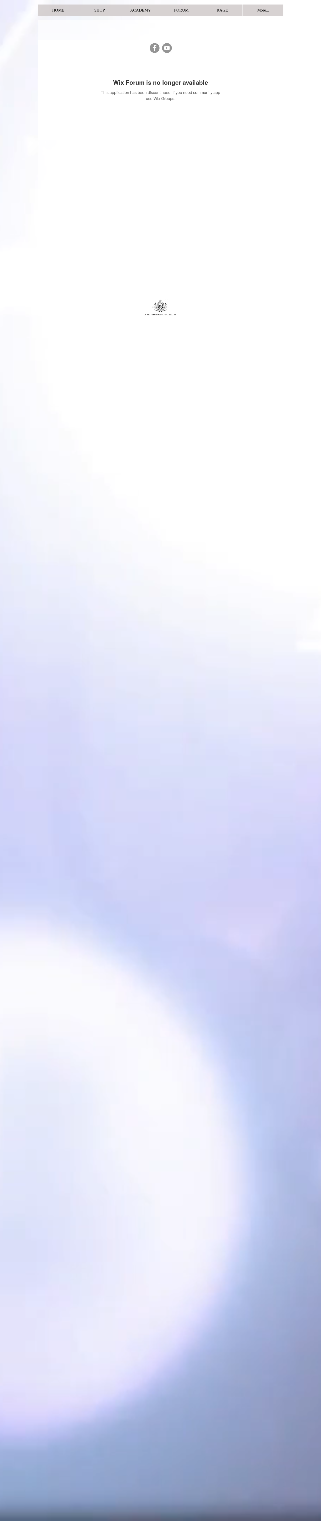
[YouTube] (167, 48)
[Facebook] (154, 48)
